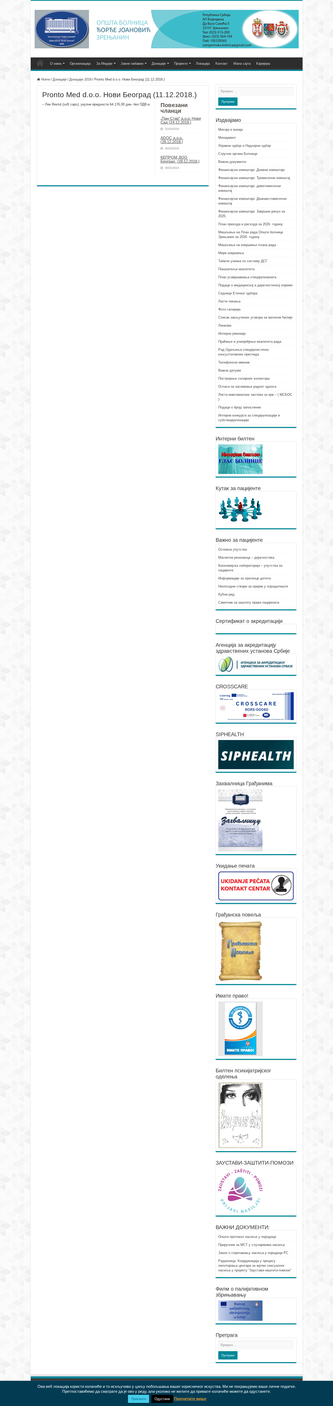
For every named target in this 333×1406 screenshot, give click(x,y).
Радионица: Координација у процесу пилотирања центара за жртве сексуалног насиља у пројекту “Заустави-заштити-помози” (254, 1265)
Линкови (224, 325)
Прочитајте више (190, 1398)
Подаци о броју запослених (239, 407)
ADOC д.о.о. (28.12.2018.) (172, 140)
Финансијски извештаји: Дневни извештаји (251, 170)
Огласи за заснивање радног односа (247, 386)
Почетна (40, 62)
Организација (80, 63)
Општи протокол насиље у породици (247, 1237)
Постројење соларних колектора (244, 378)
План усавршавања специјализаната (247, 277)
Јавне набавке (132, 63)
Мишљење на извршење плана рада (247, 245)
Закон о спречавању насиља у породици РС (253, 1253)
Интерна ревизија (232, 333)
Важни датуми (229, 370)
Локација (203, 63)
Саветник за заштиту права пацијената (248, 602)
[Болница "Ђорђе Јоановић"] (167, 28)
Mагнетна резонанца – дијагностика (246, 557)
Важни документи (232, 162)
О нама (55, 63)
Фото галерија (229, 309)
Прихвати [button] (138, 1399)
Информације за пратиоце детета (244, 578)
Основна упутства (232, 549)
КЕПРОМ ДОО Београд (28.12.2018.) (180, 159)
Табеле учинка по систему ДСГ (242, 261)
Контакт (221, 63)
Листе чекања (229, 301)
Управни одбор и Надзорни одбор (244, 146)
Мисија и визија (230, 129)
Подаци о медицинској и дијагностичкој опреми (255, 285)
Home (45, 79)
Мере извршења (231, 253)
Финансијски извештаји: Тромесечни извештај (254, 178)
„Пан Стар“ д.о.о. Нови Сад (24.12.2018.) (181, 120)
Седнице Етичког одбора (237, 293)
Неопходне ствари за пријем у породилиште (253, 586)
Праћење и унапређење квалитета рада (249, 342)
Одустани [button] (162, 1399)
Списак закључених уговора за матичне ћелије (255, 317)
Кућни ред (226, 594)
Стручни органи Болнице (237, 154)
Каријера (263, 63)
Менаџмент (227, 138)
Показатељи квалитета (236, 269)
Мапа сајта (242, 63)
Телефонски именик (234, 362)
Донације (159, 63)
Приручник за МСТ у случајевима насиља (251, 1245)
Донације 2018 (80, 79)
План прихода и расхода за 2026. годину (250, 224)
